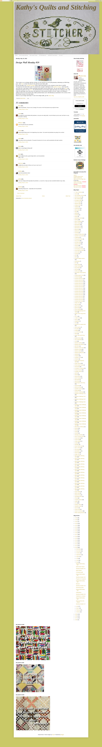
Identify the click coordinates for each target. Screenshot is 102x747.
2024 (76, 521)
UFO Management (42, 55)
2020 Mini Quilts (78, 197)
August (77, 556)
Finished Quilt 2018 (79, 289)
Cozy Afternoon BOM (79, 250)
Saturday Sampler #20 (80, 577)
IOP (75, 322)
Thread (76, 498)
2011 (76, 545)
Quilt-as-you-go (78, 387)
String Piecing (78, 494)
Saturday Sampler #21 (80, 568)
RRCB (76, 429)
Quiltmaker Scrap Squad (52, 55)
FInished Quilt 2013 (79, 281)
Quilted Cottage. (57, 86)
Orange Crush (78, 357)
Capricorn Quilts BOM (79, 234)
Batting (76, 213)
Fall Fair (76, 269)
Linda (19, 113)
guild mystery (77, 306)
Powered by (77, 109)
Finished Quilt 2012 (79, 278)
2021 (76, 527)
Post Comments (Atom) (27, 198)
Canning (76, 232)
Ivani (19, 154)
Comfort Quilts (78, 247)
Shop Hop (77, 452)
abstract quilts (78, 203)
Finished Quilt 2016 (79, 286)
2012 (76, 543)
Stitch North (77, 493)
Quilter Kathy (83, 75)
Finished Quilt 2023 (79, 297)
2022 (76, 525)
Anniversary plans (80, 587)
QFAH (76, 373)
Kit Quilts (77, 328)
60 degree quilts (78, 200)
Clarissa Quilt (77, 243)
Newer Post (18, 196)
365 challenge (78, 198)
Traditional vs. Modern (80, 596)
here (22, 83)
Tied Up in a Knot (77, 187)
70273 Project (78, 201)
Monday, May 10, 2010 (23, 109)
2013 (76, 541)
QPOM (76, 374)
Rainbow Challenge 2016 (80, 401)
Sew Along (77, 449)
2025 (76, 519)
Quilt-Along (77, 385)
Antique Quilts (78, 205)
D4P (76, 255)
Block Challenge (78, 221)
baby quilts (77, 210)
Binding (76, 219)
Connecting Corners (79, 248)
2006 (76, 619)
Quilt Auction (77, 376)
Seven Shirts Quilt (78, 446)
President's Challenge (79, 368)
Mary (19, 105)
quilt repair (77, 379)
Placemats (77, 366)
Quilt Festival (78, 570)
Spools (75, 175)
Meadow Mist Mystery (79, 344)
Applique (77, 206)
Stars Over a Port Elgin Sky (79, 179)
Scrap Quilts (77, 438)
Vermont (76, 507)
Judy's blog (51, 95)
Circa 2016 (77, 240)
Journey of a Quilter (78, 183)
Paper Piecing (78, 363)
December (78, 549)
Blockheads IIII (78, 227)
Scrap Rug (77, 439)
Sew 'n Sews (77, 447)
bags (76, 211)
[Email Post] (28, 98)
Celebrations (78, 592)
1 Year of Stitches (78, 192)
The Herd (60, 55)
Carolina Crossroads (79, 235)
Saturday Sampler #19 (80, 585)
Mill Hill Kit (77, 346)
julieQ (19, 179)
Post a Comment (20, 193)
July (77, 558)
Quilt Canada (77, 377)
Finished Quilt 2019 (79, 291)
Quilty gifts (77, 390)
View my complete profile (79, 96)
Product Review (78, 369)
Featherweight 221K (79, 275)
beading (76, 214)
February (78, 610)
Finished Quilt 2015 (79, 285)
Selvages (77, 444)
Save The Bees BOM (79, 436)
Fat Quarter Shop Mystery (80, 272)
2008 (76, 616)
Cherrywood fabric (79, 239)
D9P (76, 256)
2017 (76, 534)
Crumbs (76, 253)
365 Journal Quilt (77, 185)
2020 (76, 529)
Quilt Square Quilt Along (80, 382)
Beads (76, 216)
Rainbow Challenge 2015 (80, 399)
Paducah (77, 359)
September (78, 554)
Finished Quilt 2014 (79, 283)
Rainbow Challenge (79, 392)
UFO (76, 502)
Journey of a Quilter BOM (80, 324)
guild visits (77, 307)
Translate (83, 115)
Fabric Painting (78, 266)
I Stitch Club (77, 317)
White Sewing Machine (80, 512)
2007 (76, 617)
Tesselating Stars (78, 496)
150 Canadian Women (79, 195)
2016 (76, 536)
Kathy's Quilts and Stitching (56, 7)
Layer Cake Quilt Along (80, 335)
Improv (76, 319)
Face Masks (77, 267)
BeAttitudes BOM (78, 218)
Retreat (76, 428)
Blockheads (77, 224)
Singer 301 (77, 454)
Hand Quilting (78, 309)
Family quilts (77, 270)
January (78, 611)
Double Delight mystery (80, 258)
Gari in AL (20, 163)
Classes (76, 245)
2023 (76, 523)
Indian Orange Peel (78, 177)
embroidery (77, 261)
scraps (76, 442)
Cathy (19, 138)
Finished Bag (77, 276)
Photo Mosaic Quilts (79, 365)
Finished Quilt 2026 (79, 301)
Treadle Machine (78, 499)
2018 (76, 532)
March (77, 608)
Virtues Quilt (77, 509)
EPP (76, 262)
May (77, 562)
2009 (76, 614)
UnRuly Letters (78, 504)
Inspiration (77, 321)
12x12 (76, 193)
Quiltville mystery (78, 388)
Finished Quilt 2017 (79, 288)
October (78, 552)
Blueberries (77, 230)
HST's (76, 316)
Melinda (20, 186)
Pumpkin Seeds (78, 371)
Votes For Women (78, 511)
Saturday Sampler (30, 85)
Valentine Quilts (78, 506)
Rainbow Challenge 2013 (80, 393)
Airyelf (53, 734)
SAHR (76, 431)
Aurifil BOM (77, 208)
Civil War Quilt (78, 242)
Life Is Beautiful (78, 339)
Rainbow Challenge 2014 (80, 396)
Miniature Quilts (78, 349)
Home (16, 55)
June (77, 560)
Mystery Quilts (78, 350)
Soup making (77, 491)
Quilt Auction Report (80, 566)
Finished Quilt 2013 (79, 280)
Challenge (77, 237)
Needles (76, 354)
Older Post (68, 196)
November (78, 551)
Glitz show (77, 304)
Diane (19, 146)
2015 (76, 538)
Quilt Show (77, 381)
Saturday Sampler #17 (80, 603)
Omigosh (77, 355)
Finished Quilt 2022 (79, 296)
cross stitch (77, 252)
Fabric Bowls (77, 264)
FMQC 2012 (77, 302)
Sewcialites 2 (77, 450)
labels (76, 333)
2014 (76, 540)
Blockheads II (78, 226)
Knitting (76, 330)
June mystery (77, 327)
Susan (19, 130)
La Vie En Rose (78, 332)
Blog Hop (77, 229)
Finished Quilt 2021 (79, 294)
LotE (76, 341)
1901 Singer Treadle (33, 55)
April (77, 606)
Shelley (20, 171)
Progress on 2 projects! (81, 579)
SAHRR (76, 433)
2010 (76, 547)
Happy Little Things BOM (80, 313)
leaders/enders (78, 338)
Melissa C (20, 122)
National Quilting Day (79, 352)
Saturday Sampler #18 (80, 594)
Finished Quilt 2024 (79, 299)
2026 (76, 517)
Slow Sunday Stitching (23, 55)
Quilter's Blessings (77, 181)
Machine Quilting (78, 342)
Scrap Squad (77, 441)
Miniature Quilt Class (79, 347)
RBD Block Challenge (79, 426)
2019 (76, 530)
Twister (76, 501)
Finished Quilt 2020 (79, 293)
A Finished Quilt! (79, 572)
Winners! (78, 583)
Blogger (62, 734)
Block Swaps (77, 222)
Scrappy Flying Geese (78, 176)
